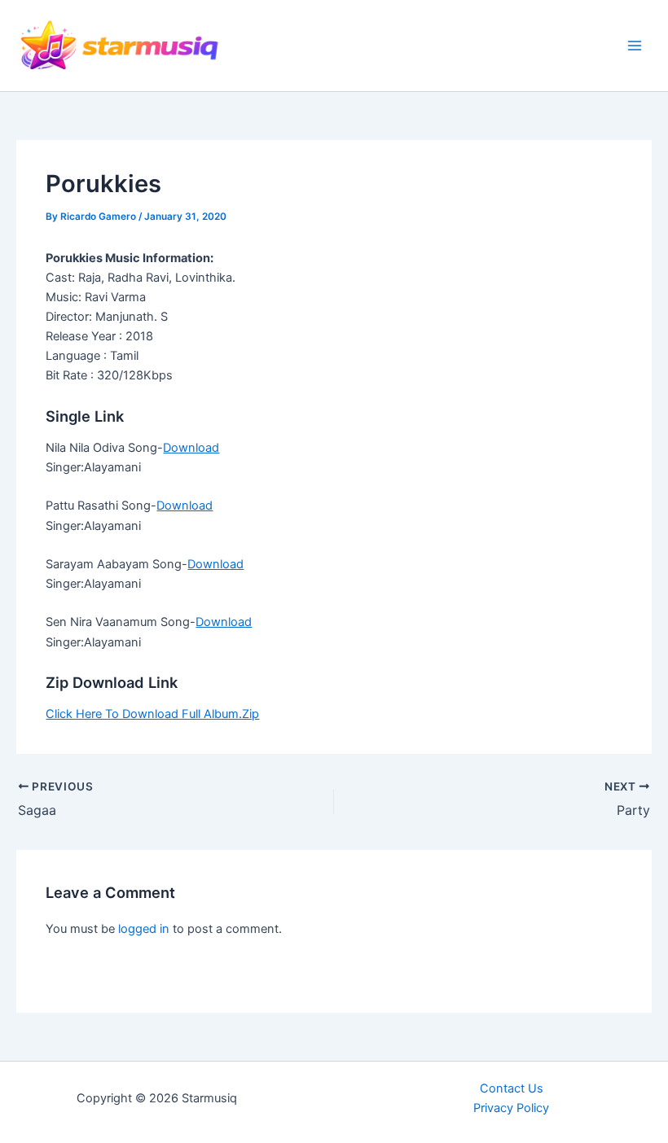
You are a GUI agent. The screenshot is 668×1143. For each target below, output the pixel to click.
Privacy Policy (511, 1108)
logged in (143, 929)
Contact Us (511, 1088)
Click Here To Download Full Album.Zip (152, 714)
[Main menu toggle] (634, 45)
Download (191, 447)
